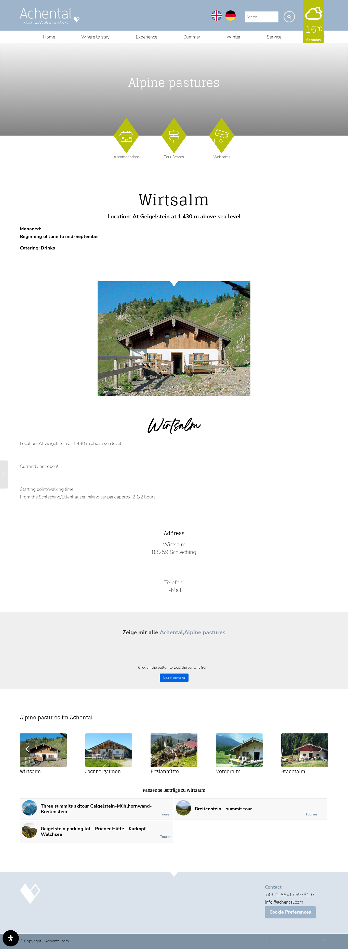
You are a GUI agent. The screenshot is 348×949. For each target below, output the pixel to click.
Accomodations (127, 157)
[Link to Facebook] (309, 940)
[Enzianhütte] (174, 750)
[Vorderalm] (239, 750)
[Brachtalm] (304, 750)
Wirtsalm (30, 771)
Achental (171, 632)
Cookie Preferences (290, 912)
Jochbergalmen (103, 771)
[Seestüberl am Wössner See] (4, 474)
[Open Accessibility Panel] (11, 938)
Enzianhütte (165, 771)
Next (320, 749)
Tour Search (174, 157)
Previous (27, 749)
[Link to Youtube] (324, 940)
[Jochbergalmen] (108, 750)
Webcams (221, 157)
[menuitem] (48, 37)
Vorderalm (228, 771)
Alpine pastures (204, 632)
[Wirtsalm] (43, 750)
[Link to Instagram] (316, 940)
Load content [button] (174, 677)
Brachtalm (293, 771)
